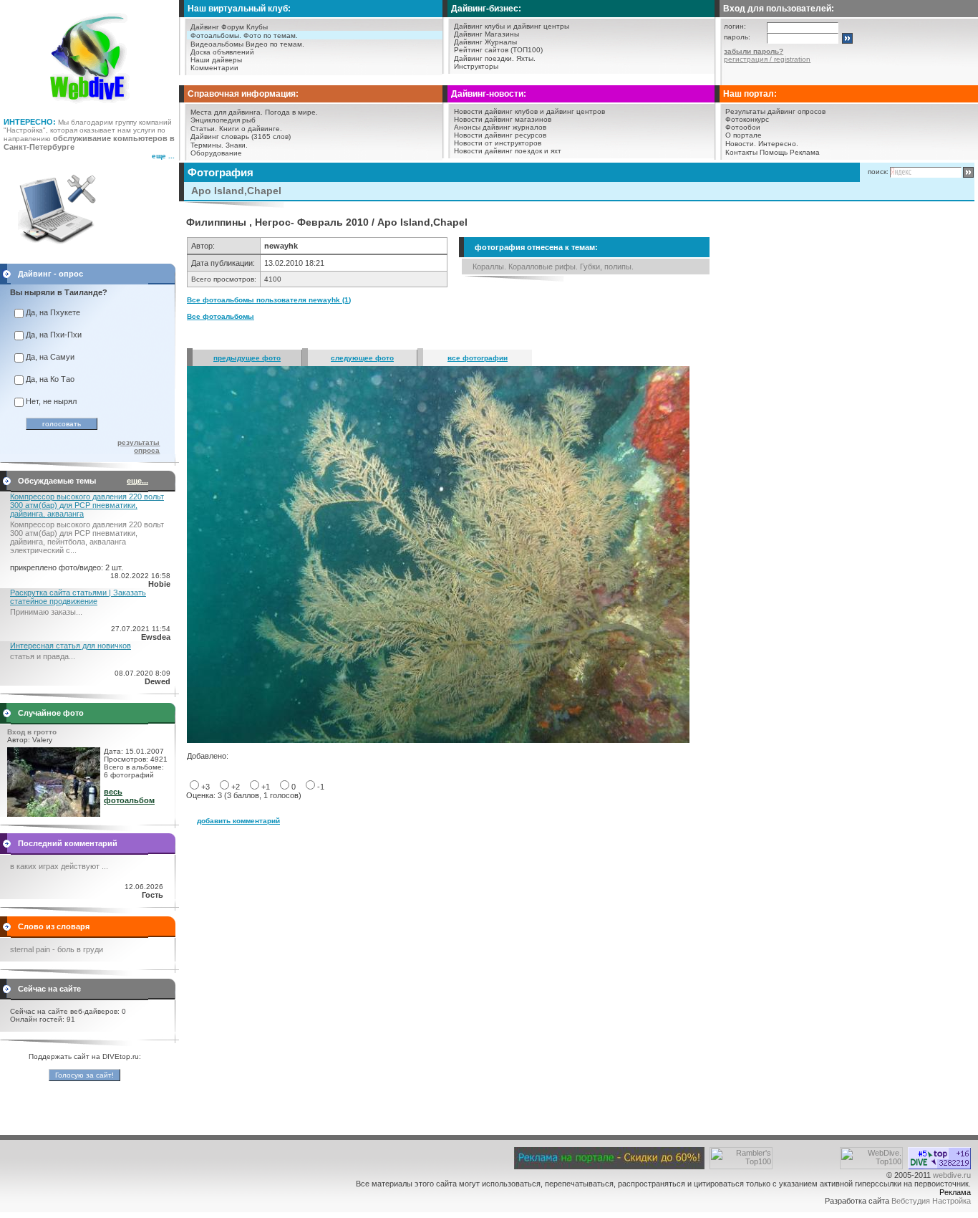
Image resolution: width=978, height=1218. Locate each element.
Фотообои (742, 127)
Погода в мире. (291, 112)
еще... (137, 480)
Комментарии (214, 68)
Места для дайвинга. (226, 112)
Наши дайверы (216, 60)
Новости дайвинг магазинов (502, 119)
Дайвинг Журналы (485, 42)
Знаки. (237, 145)
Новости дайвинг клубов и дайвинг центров (529, 111)
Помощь (774, 152)
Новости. (740, 144)
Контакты (741, 152)
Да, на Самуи (50, 357)
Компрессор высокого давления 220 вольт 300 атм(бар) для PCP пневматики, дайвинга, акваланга (87, 505)
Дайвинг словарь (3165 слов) (240, 136)
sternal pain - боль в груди (56, 949)
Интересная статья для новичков (70, 645)
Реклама (805, 152)
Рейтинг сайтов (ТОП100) (498, 50)
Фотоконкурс (747, 119)
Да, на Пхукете (53, 312)
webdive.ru (952, 1175)
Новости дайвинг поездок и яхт (507, 151)
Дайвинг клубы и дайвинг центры (511, 26)
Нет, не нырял (51, 401)
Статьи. (203, 129)
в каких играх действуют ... (59, 866)
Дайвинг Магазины (486, 34)
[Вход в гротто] (53, 814)
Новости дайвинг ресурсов (500, 135)
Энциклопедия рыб (223, 120)
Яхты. (526, 58)
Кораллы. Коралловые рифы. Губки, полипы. (553, 266)
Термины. (206, 145)
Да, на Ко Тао (50, 379)
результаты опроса (138, 446)
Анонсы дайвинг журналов (500, 127)
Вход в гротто (32, 732)
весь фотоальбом (129, 796)
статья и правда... (42, 656)
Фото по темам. (270, 35)
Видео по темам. (275, 44)
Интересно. (778, 144)
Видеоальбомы (216, 44)
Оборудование (216, 153)
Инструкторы (476, 66)
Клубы (257, 27)
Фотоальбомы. (215, 35)
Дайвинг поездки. (484, 58)
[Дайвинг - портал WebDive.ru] (90, 107)
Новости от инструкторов (497, 143)
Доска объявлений (222, 52)
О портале (743, 135)
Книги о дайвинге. (250, 129)
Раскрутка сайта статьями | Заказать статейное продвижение (78, 596)
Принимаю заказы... (46, 612)
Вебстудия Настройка (931, 1201)
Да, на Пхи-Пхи (54, 334)
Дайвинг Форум (217, 27)
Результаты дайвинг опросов (775, 111)
